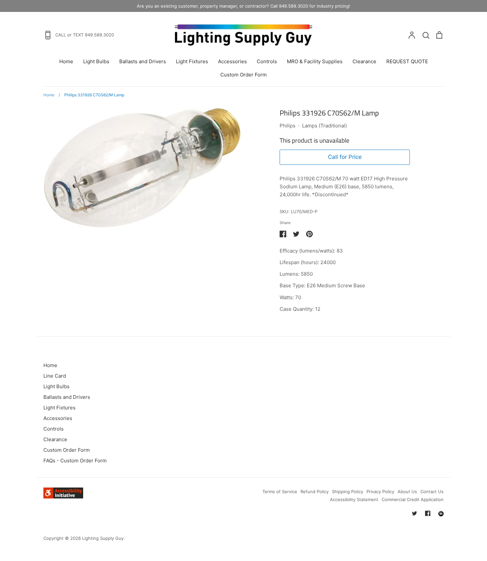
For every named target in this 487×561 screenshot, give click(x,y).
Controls (267, 61)
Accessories (232, 61)
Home (66, 61)
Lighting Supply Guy (103, 538)
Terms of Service (279, 491)
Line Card (54, 376)
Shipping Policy (347, 491)
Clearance (364, 61)
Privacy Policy (380, 491)
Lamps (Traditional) (324, 125)
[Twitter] (414, 513)
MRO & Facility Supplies (315, 61)
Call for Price (345, 157)
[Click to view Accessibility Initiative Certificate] (63, 496)
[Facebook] (427, 513)
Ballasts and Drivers (142, 61)
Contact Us (432, 491)
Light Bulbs (96, 61)
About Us (407, 491)
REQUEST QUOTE (407, 61)
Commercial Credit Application (413, 499)
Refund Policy (314, 491)
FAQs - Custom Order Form (75, 460)
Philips (288, 125)
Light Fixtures (192, 61)
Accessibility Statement (354, 499)
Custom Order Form (243, 74)
